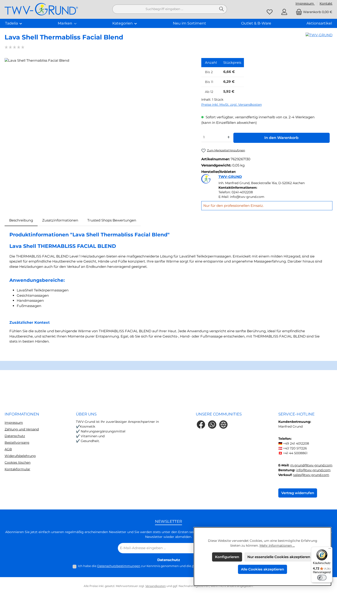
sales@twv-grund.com (311, 475)
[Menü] (329, 549)
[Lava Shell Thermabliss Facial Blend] (98, 107)
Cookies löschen (17, 462)
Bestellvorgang (17, 442)
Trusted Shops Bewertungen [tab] (111, 220)
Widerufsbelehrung (20, 456)
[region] (98, 107)
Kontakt (326, 3)
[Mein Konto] (284, 12)
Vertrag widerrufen (297, 493)
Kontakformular (17, 469)
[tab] (21, 220)
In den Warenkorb (281, 138)
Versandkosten (155, 586)
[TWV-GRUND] (319, 39)
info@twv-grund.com (313, 470)
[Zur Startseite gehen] (41, 9)
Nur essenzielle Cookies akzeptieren (278, 557)
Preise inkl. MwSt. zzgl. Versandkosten (231, 104)
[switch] (321, 577)
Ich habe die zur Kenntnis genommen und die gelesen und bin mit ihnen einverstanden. (171, 566)
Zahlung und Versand (22, 429)
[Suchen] (221, 9)
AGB (8, 449)
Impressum (305, 3)
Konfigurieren (227, 557)
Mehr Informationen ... (277, 545)
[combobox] (164, 9)
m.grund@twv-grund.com (311, 465)
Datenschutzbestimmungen (118, 566)
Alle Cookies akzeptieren (262, 569)
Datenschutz (15, 436)
